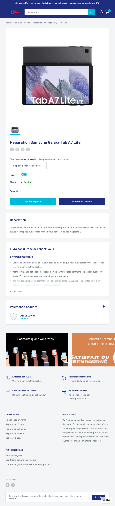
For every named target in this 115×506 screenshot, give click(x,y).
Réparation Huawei (15, 433)
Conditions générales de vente (21, 459)
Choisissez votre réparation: (39, 159)
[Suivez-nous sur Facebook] (8, 485)
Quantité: (14, 191)
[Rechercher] (91, 12)
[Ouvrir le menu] (7, 12)
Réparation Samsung (16, 428)
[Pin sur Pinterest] (17, 149)
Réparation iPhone (15, 424)
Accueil (9, 22)
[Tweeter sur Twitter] (23, 149)
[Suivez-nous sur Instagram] (13, 485)
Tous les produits (22, 22)
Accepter (99, 497)
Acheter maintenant (82, 201)
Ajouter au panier (33, 201)
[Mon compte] (101, 11)
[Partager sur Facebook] (12, 149)
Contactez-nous (13, 437)
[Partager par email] (28, 149)
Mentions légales (14, 455)
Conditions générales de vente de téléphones (28, 464)
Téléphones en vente (16, 419)
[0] (107, 12)
